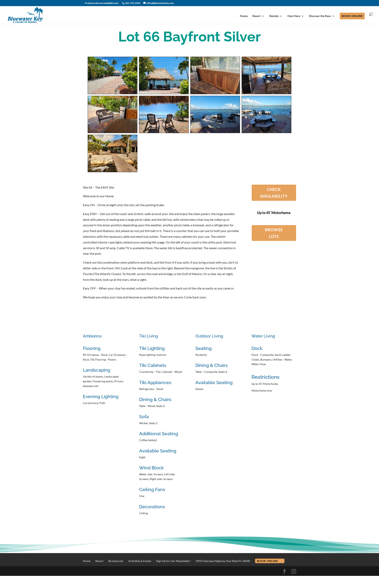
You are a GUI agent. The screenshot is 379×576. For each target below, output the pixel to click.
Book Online (352, 16)
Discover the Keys (320, 16)
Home (244, 16)
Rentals (274, 16)
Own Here (293, 16)
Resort (256, 16)
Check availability (274, 192)
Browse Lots (274, 233)
